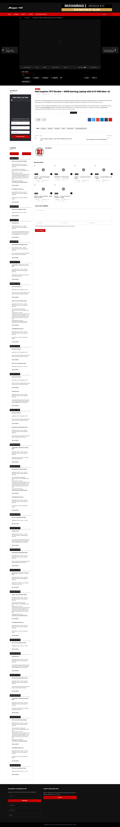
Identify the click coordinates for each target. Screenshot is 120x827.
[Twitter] (102, 1)
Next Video (109, 135)
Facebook (43, 128)
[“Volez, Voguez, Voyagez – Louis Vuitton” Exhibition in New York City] (37, 139)
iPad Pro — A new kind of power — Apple (83, 177)
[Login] (110, 1)
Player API (50, 128)
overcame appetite (46, 107)
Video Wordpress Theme (81, 128)
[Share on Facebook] (89, 119)
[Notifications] (108, 1)
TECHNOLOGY (27, 17)
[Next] (26, 153)
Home (20, 17)
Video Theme (70, 128)
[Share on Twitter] (93, 119)
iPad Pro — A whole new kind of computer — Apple (62, 197)
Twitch (63, 128)
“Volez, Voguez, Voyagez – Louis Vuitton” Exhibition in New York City (56, 139)
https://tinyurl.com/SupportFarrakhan (19, 182)
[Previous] (14, 153)
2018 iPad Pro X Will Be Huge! (61, 177)
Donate (23, 14)
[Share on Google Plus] (98, 119)
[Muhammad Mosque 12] (15, 7)
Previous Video (38, 135)
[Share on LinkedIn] (102, 119)
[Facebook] (99, 1)
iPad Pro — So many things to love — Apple (103, 177)
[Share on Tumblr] (106, 119)
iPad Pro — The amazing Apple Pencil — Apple (42, 177)
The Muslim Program (41, 14)
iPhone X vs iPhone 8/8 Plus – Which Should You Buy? (43, 197)
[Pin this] (110, 119)
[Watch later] (105, 1)
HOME (9, 14)
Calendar (16, 14)
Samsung (57, 128)
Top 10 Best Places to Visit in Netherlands (96, 139)
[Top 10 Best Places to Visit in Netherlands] (110, 139)
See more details (15, 185)
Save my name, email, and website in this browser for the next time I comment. (55, 226)
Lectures (30, 14)
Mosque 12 (38, 94)
